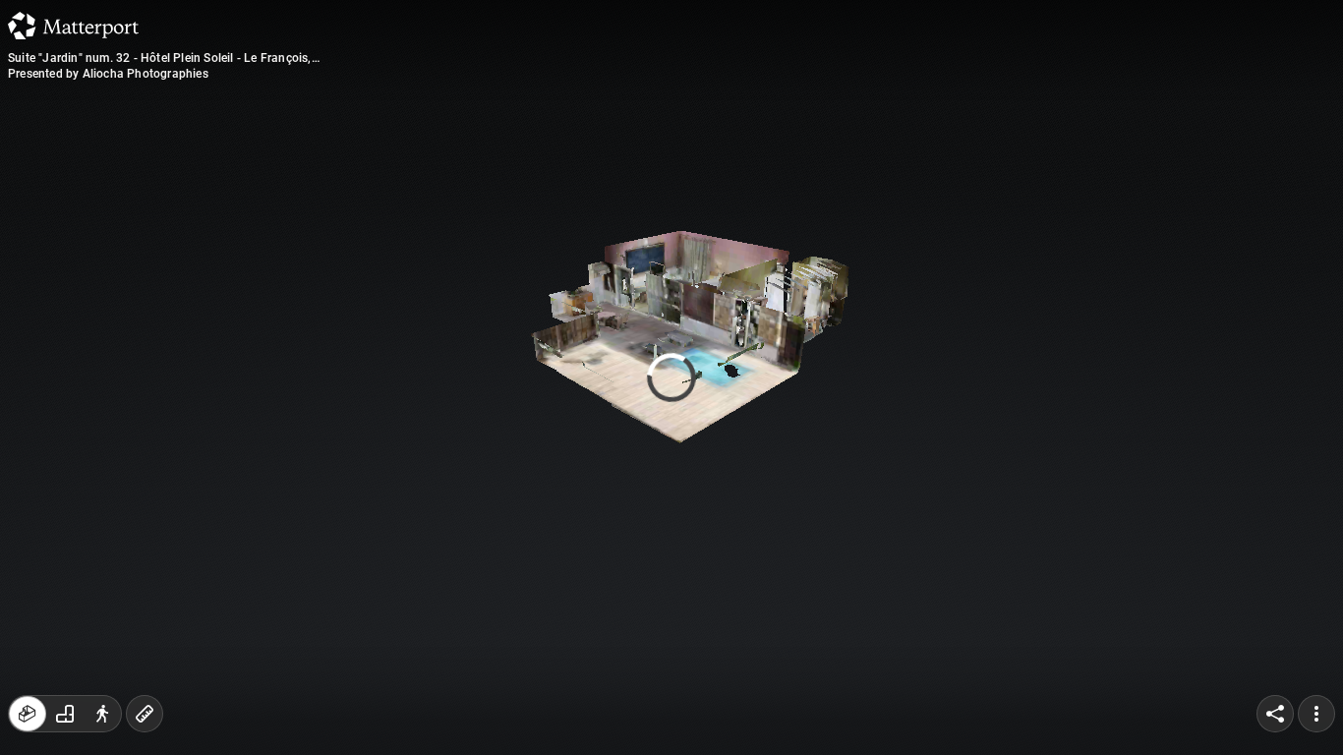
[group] (65, 713)
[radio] (27, 713)
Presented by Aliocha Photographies (108, 74)
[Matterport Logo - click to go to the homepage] (73, 25)
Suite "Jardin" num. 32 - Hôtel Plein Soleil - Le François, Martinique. (160, 58)
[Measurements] (144, 713)
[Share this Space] (1275, 713)
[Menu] (1316, 713)
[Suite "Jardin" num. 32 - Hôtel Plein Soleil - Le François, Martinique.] (671, 377)
